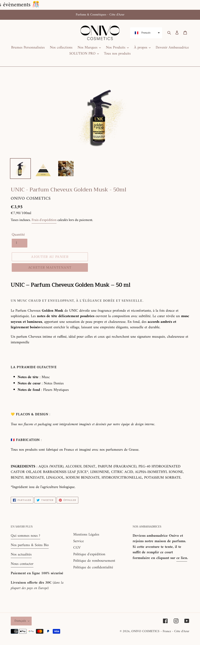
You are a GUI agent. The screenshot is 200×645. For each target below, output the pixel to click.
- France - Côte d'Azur (175, 631)
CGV (77, 548)
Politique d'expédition (89, 554)
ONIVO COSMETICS (145, 631)
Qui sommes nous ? (25, 536)
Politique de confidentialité (93, 567)
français (20, 621)
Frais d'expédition (44, 220)
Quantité (18, 235)
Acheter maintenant (49, 267)
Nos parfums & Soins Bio (30, 545)
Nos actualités (21, 554)
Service (78, 541)
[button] (146, 32)
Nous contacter (22, 564)
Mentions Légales (86, 534)
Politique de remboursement (94, 561)
